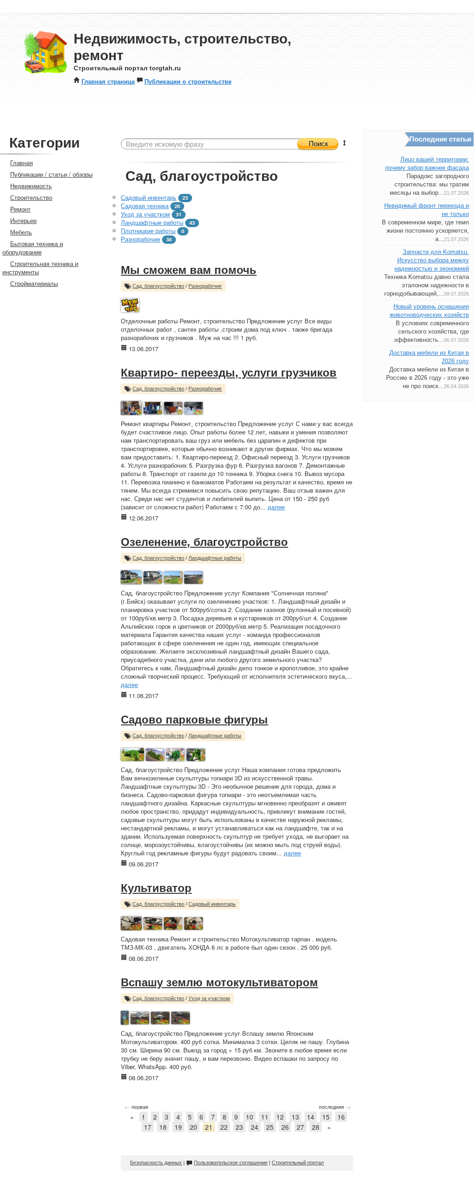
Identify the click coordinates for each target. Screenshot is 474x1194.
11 (264, 1116)
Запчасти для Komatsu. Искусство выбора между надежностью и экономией (431, 260)
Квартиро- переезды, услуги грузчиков (229, 372)
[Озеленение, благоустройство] (131, 576)
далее (276, 506)
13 (295, 1116)
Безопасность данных (156, 1162)
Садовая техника (144, 205)
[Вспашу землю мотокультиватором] (125, 1016)
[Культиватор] (131, 922)
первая (136, 1106)
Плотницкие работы (148, 230)
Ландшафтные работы (152, 222)
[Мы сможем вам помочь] (130, 304)
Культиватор (156, 888)
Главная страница (108, 81)
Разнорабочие (140, 239)
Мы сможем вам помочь (188, 270)
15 (326, 1116)
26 (285, 1127)
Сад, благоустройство (158, 286)
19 (178, 1127)
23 (239, 1127)
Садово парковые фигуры (194, 719)
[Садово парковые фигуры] (132, 753)
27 (300, 1127)
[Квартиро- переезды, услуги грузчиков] (131, 406)
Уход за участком (145, 214)
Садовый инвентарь (148, 197)
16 (341, 1116)
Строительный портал (298, 1162)
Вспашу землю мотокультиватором (219, 982)
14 (310, 1116)
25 (270, 1127)
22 (224, 1127)
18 (163, 1127)
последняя (335, 1106)
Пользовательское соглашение (231, 1162)
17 (147, 1127)
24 (254, 1127)
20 (193, 1127)
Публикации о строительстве (187, 81)
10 (249, 1116)
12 (280, 1116)
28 (315, 1127)
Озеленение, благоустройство (204, 542)
